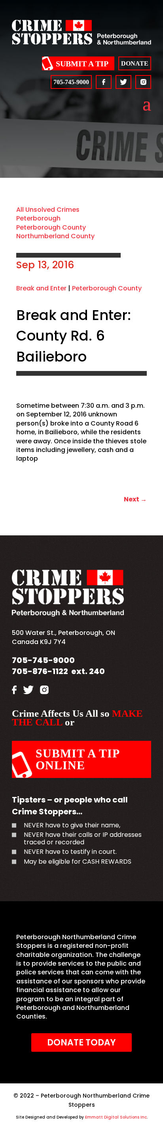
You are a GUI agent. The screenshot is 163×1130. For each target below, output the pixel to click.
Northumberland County (55, 236)
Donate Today (81, 1042)
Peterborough (38, 218)
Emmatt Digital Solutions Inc (116, 1117)
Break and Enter (41, 288)
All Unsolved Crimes (48, 209)
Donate (134, 63)
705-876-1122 (40, 671)
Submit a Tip (82, 63)
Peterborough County (51, 227)
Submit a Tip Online (78, 759)
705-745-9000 (71, 82)
